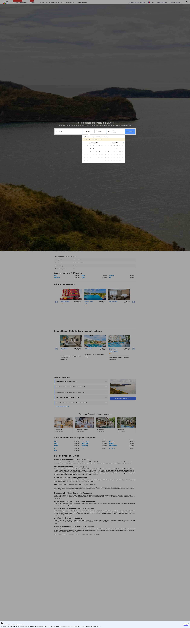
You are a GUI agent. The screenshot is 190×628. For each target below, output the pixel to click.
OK (186, 624)
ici (100, 626)
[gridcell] (87, 148)
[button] (84, 142)
